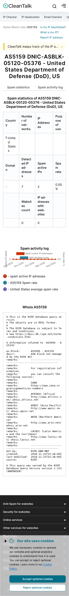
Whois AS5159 (34, 307)
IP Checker (10, 17)
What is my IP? (49, 32)
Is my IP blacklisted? (53, 27)
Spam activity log (50, 87)
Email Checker (53, 17)
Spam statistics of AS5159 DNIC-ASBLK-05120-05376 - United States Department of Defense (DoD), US (34, 102)
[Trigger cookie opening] (6, 541)
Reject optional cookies (37, 587)
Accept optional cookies (37, 579)
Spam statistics (18, 87)
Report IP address (51, 37)
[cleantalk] (17, 5)
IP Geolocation (30, 17)
